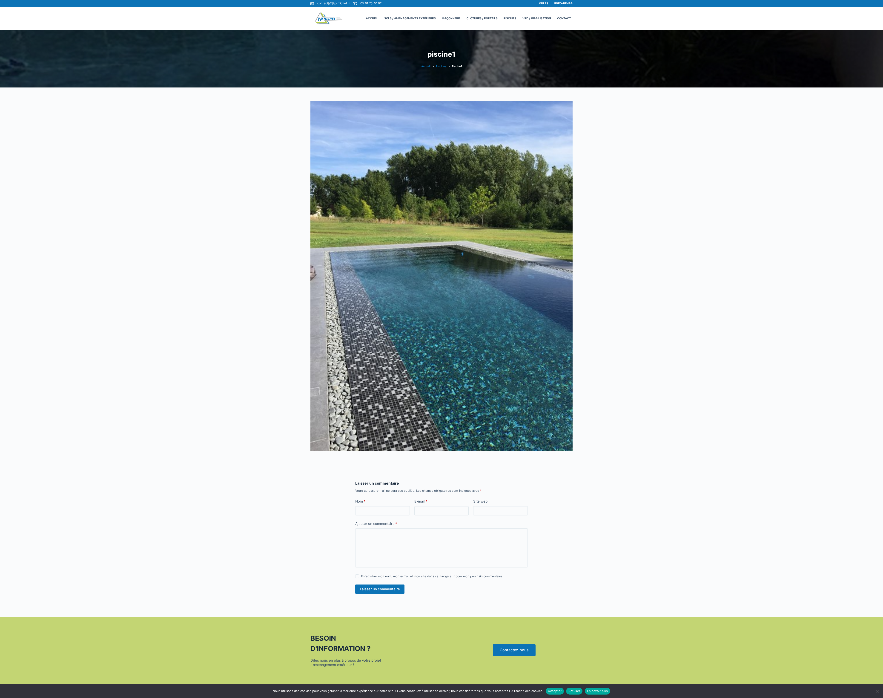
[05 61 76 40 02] (355, 3)
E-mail (420, 501)
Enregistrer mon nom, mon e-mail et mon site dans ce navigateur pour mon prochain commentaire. (432, 576)
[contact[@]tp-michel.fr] (312, 3)
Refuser (574, 691)
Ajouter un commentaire (376, 523)
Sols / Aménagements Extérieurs (410, 18)
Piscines (510, 18)
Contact (564, 18)
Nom (360, 501)
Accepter (555, 691)
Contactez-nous (514, 650)
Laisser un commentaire (380, 589)
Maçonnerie (451, 18)
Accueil (372, 18)
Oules (543, 3)
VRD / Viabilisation (536, 18)
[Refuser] (877, 691)
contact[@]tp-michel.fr (333, 3)
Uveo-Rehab (563, 3)
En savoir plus (597, 691)
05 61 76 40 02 (371, 3)
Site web (480, 501)
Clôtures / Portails (482, 18)
